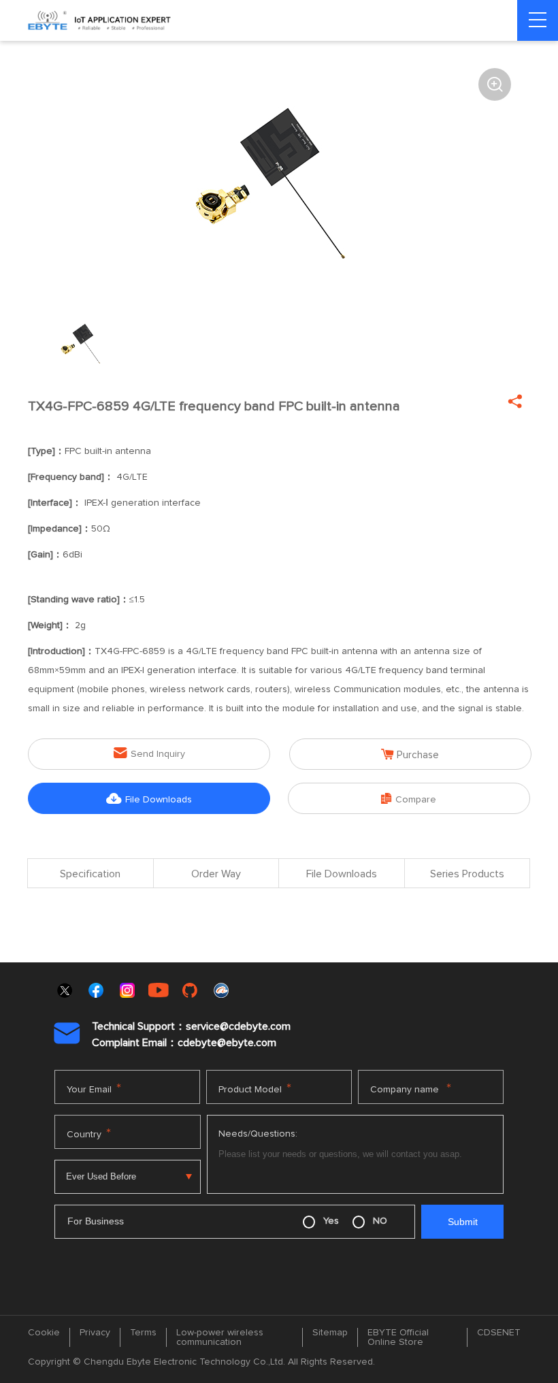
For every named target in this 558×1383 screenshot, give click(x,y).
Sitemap (330, 1332)
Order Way (216, 873)
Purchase (410, 754)
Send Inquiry (149, 753)
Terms (143, 1332)
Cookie (44, 1332)
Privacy (95, 1332)
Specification (90, 873)
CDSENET (499, 1332)
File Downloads (149, 798)
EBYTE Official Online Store (398, 1337)
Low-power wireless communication (219, 1337)
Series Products (467, 873)
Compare (408, 798)
